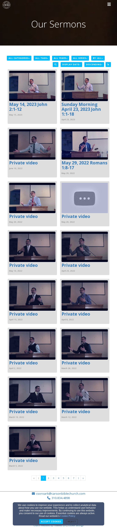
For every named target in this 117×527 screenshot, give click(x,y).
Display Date (70, 64)
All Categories (18, 58)
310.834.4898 (60, 498)
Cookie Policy (67, 516)
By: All (97, 58)
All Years (60, 58)
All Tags (41, 58)
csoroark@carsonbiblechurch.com (60, 493)
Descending (93, 64)
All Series (79, 58)
